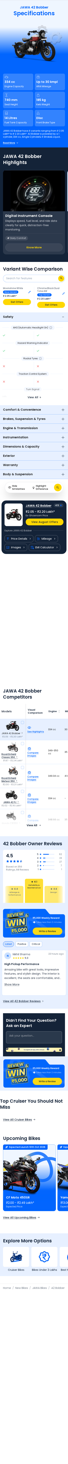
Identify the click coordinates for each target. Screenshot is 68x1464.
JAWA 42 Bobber (39, 506)
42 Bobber (58, 1288)
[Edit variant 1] (29, 292)
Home (7, 1288)
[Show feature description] (50, 327)
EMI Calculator (44, 547)
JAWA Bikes (39, 1288)
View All (32, 825)
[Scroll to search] (58, 487)
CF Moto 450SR (18, 1197)
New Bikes (21, 1288)
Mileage (47, 539)
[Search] (61, 278)
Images (16, 547)
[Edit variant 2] (63, 293)
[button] (34, 923)
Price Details (19, 539)
